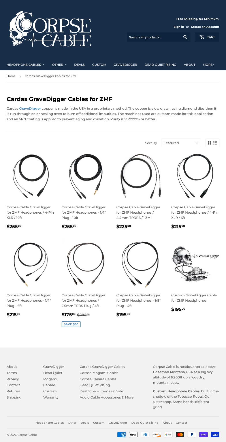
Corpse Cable (27, 434)
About (189, 65)
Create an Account (205, 26)
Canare (49, 385)
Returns (13, 391)
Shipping (14, 397)
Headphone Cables (24, 65)
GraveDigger (125, 65)
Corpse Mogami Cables (99, 373)
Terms (12, 373)
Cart (210, 37)
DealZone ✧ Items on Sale (101, 391)
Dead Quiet (52, 373)
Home (11, 76)
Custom (99, 65)
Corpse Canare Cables (98, 379)
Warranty (50, 397)
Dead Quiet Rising (160, 65)
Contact (13, 385)
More (208, 65)
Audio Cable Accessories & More (107, 397)
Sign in (179, 26)
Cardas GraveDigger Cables (102, 367)
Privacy (13, 379)
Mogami (50, 379)
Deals (79, 65)
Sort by (151, 143)
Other (58, 65)
